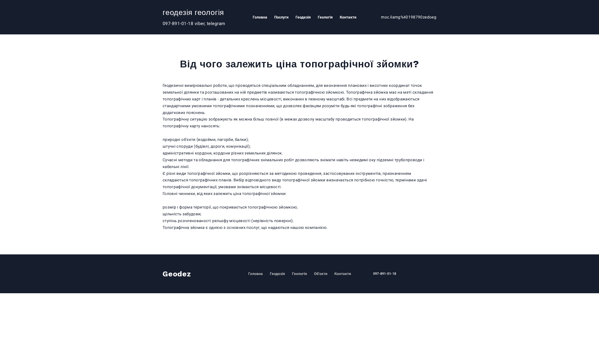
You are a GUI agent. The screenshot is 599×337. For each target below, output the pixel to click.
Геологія (328, 17)
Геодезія (306, 17)
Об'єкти (320, 273)
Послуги (284, 17)
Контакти (351, 17)
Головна (263, 17)
